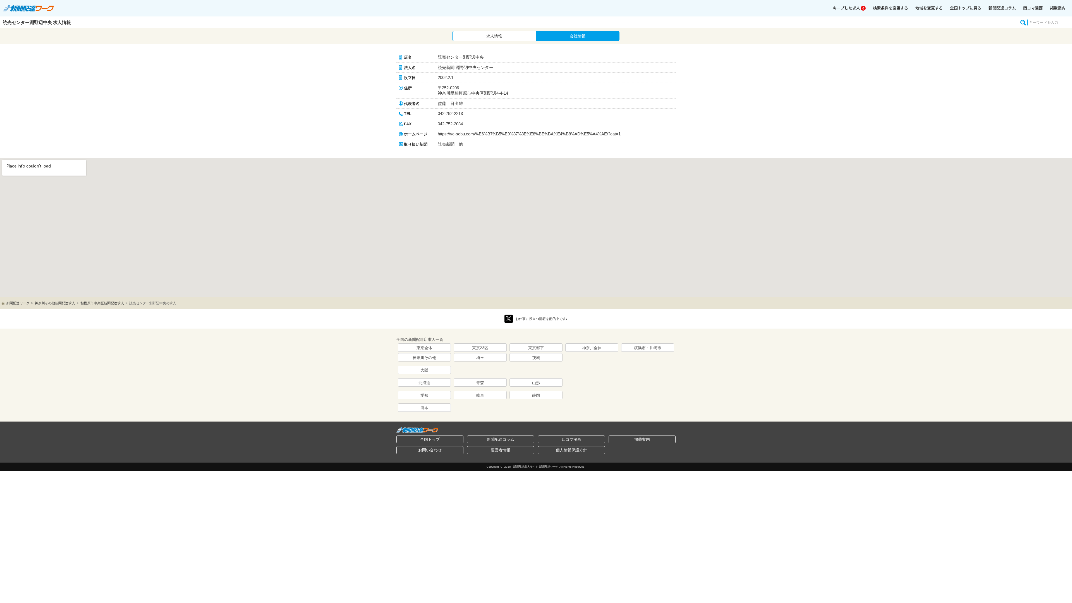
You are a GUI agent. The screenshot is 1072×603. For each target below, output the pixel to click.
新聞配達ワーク (18, 303)
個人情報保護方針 (571, 450)
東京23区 (480, 348)
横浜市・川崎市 (647, 348)
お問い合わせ (430, 450)
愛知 (424, 395)
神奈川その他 (424, 357)
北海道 (424, 383)
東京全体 (424, 348)
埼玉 (480, 357)
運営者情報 (500, 450)
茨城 (536, 357)
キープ (848, 8)
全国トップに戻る (965, 8)
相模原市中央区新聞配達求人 (102, 303)
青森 (480, 383)
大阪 (424, 370)
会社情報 (577, 36)
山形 (536, 383)
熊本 (424, 408)
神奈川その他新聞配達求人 (55, 303)
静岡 (536, 395)
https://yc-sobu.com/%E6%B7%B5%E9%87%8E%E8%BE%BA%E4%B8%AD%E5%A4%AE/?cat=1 (529, 133)
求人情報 (494, 36)
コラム (1002, 8)
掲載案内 (1058, 8)
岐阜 (480, 395)
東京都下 (536, 348)
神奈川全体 (592, 348)
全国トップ (430, 439)
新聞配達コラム (500, 439)
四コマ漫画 (1033, 8)
